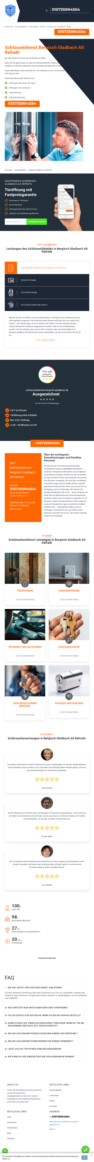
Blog (68, 27)
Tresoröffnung (69, 590)
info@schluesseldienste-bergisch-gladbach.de (70, 13)
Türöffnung (25, 590)
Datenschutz (12, 1128)
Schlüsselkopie (69, 647)
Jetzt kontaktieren (45, 340)
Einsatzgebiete (21, 27)
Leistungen (33, 27)
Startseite (9, 27)
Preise (42, 27)
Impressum (51, 27)
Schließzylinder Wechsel (25, 704)
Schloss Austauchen (69, 703)
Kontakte (61, 27)
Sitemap (10, 1138)
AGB (9, 1117)
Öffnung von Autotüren (25, 647)
